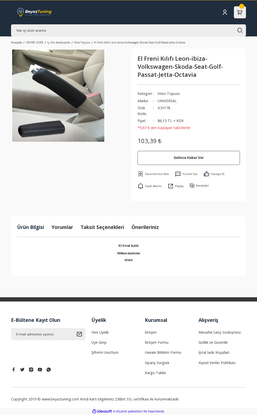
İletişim (151, 332)
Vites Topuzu (169, 93)
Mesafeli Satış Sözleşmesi (220, 332)
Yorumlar (62, 227)
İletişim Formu (156, 342)
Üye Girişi (98, 342)
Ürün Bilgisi (30, 227)
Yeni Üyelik (100, 332)
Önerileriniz (145, 227)
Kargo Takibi (155, 372)
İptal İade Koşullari (214, 352)
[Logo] (34, 12)
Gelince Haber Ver (189, 157)
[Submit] (80, 334)
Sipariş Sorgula (157, 362)
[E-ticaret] (128, 411)
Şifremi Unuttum (104, 352)
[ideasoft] (102, 411)
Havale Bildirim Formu (163, 352)
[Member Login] (225, 12)
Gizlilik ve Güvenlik (213, 342)
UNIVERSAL (167, 100)
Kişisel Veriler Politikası (217, 362)
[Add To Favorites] (153, 174)
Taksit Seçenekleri (102, 227)
